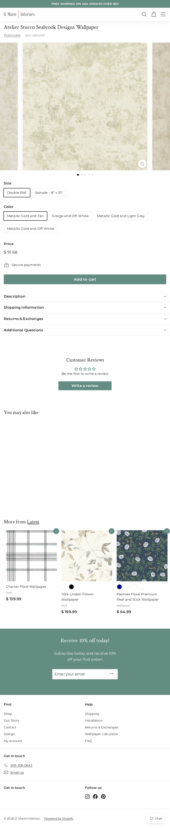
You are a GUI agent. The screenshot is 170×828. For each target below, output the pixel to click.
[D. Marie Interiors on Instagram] (87, 796)
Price (9, 244)
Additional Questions (23, 330)
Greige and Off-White (70, 216)
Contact (10, 727)
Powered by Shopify (58, 818)
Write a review (85, 386)
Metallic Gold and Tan (25, 216)
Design (9, 734)
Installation (94, 720)
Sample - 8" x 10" (49, 192)
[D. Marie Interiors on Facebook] (95, 796)
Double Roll (17, 192)
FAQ (88, 741)
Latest (33, 521)
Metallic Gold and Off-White (30, 228)
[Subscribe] (111, 674)
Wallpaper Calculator (101, 734)
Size (8, 183)
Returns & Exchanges (23, 319)
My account (13, 741)
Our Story (11, 720)
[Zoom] (142, 164)
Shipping (92, 714)
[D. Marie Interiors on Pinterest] (103, 796)
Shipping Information (24, 307)
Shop (8, 714)
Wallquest (12, 35)
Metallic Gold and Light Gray (121, 216)
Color (9, 207)
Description (14, 296)
